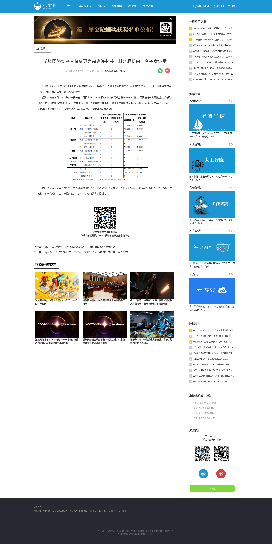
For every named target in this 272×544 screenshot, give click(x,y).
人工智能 (84, 15)
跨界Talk (71, 23)
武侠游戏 (98, 15)
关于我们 (101, 531)
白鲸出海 (92, 511)
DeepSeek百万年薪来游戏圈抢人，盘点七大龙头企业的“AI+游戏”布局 (214, 28)
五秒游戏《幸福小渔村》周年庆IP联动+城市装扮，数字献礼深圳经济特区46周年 (214, 34)
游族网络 (109, 71)
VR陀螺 (132, 6)
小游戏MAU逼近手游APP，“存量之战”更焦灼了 (212, 370)
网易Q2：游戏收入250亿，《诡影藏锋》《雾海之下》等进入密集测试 (214, 68)
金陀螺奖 (117, 6)
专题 (100, 6)
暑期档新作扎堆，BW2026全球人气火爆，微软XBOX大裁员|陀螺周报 (214, 382)
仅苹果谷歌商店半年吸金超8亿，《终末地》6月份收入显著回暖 (214, 353)
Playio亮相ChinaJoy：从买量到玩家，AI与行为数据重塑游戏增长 (214, 40)
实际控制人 (119, 71)
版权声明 (111, 531)
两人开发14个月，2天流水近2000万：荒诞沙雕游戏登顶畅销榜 (74, 247)
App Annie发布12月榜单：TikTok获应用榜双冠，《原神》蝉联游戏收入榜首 (81, 252)
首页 (69, 6)
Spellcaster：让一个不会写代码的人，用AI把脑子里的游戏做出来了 (214, 79)
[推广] (105, 43)
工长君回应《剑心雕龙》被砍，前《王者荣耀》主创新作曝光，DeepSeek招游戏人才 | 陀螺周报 (214, 336)
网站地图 (120, 531)
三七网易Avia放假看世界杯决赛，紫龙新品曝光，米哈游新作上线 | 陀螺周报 (214, 376)
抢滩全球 (71, 15)
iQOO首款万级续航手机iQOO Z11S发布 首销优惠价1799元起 (214, 51)
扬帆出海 (83, 511)
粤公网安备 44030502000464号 (159, 531)
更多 (230, 101)
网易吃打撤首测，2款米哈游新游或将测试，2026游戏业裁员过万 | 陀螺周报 (214, 330)
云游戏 (123, 15)
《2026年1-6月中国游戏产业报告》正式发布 (211, 359)
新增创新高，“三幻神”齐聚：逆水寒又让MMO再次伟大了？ (214, 45)
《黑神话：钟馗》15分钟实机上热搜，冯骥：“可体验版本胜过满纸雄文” (214, 57)
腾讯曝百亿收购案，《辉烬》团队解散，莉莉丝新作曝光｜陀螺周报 (214, 365)
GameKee (102, 511)
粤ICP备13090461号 (135, 531)
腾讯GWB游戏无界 (60, 511)
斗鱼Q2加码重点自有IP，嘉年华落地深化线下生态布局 (214, 74)
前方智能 (148, 6)
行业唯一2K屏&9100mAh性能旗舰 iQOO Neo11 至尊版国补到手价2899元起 (214, 62)
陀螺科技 (37, 511)
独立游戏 (111, 15)
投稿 (212, 488)
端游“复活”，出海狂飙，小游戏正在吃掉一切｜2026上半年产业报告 (214, 347)
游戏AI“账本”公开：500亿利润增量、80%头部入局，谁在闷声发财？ (214, 342)
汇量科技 (113, 511)
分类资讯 (84, 6)
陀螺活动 (73, 511)
